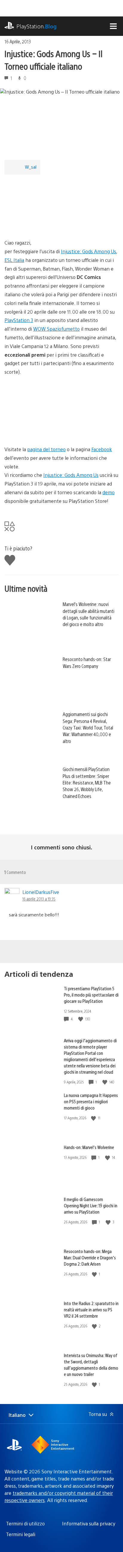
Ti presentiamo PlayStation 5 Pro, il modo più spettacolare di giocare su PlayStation (91, 994)
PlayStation (36, 26)
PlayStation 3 (18, 320)
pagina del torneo (46, 449)
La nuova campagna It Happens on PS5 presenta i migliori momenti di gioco (91, 1101)
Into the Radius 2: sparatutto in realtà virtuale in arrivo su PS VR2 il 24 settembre (91, 1309)
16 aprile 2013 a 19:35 (39, 898)
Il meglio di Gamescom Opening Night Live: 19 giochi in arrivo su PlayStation (90, 1205)
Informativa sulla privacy (88, 1523)
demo (108, 492)
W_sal (30, 167)
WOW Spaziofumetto (56, 329)
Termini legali (20, 1534)
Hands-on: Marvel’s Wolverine (89, 1147)
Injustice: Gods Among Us (88, 251)
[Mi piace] (81, 1019)
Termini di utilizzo (25, 1523)
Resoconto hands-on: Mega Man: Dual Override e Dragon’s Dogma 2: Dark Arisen (90, 1257)
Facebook (101, 449)
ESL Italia (14, 260)
